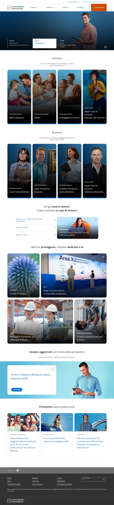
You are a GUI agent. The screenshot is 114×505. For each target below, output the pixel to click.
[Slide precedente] (48, 369)
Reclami (9, 478)
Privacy (9, 481)
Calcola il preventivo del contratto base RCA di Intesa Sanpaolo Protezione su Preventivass (90, 443)
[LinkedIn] (18, 470)
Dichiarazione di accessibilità (64, 484)
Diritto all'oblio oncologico (14, 484)
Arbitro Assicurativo (37, 484)
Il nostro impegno (18, 293)
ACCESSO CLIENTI (99, 7)
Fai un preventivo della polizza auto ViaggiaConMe (56, 440)
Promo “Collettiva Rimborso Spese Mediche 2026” (30, 376)
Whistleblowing (61, 481)
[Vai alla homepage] (15, 7)
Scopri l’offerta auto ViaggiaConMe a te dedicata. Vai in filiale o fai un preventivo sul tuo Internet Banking (23, 444)
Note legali (35, 478)
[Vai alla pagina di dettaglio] (54, 220)
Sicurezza (59, 478)
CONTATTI (65, 7)
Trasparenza (35, 481)
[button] (105, 47)
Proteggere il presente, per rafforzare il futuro (22, 338)
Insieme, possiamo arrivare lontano (89, 338)
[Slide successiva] (53, 369)
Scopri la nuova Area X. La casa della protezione (54, 292)
